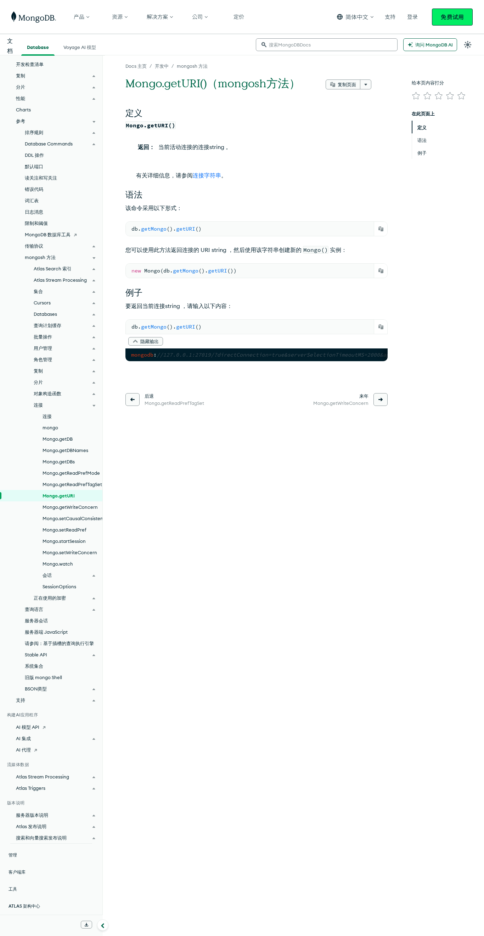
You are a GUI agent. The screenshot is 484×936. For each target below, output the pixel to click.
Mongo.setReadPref (64, 530)
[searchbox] (327, 44)
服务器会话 (36, 620)
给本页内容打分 (428, 83)
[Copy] (381, 229)
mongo (50, 427)
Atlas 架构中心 (24, 906)
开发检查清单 (30, 64)
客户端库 (17, 872)
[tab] (38, 46)
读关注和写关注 (41, 178)
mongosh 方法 (192, 66)
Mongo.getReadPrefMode (71, 473)
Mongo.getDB (58, 439)
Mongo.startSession (64, 541)
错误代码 (34, 189)
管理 (13, 855)
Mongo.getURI (59, 496)
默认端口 (34, 166)
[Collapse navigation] (102, 925)
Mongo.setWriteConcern (70, 552)
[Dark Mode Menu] (468, 45)
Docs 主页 (136, 66)
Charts (23, 109)
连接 (47, 416)
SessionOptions (59, 586)
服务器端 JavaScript (46, 632)
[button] (355, 17)
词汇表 (32, 200)
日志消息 (34, 212)
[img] (416, 96)
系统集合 (34, 666)
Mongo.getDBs (59, 461)
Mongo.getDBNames (65, 450)
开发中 (162, 66)
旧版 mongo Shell (43, 677)
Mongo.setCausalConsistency (72, 518)
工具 (13, 889)
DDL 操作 (34, 155)
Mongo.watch (58, 564)
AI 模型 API (27, 727)
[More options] (365, 84)
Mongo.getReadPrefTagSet (72, 484)
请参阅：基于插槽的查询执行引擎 (59, 643)
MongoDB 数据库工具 (48, 234)
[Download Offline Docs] (86, 925)
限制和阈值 (36, 223)
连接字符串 (207, 175)
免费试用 (452, 17)
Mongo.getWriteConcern (70, 507)
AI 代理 (23, 750)
